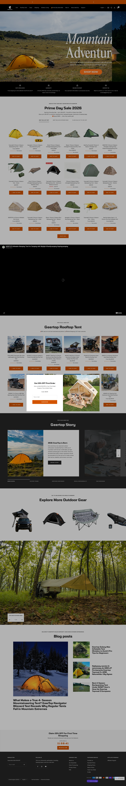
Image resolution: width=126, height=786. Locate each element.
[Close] (97, 377)
